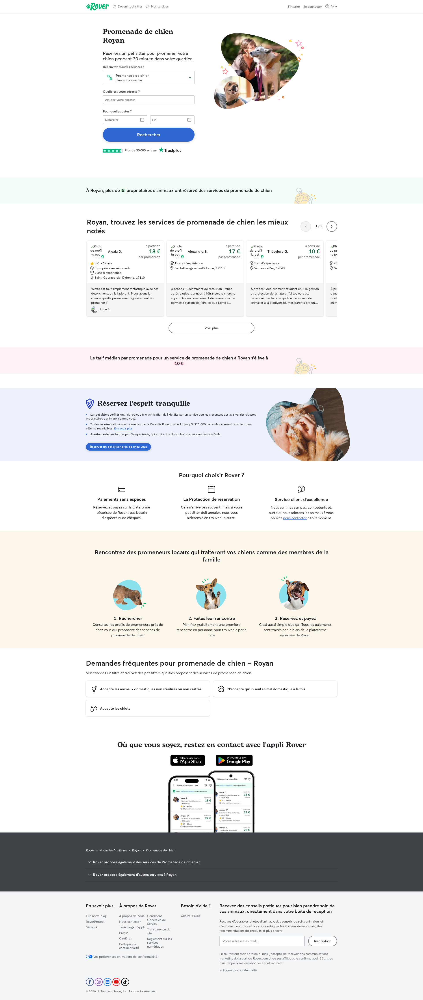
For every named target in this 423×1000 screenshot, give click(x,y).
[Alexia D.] (125, 279)
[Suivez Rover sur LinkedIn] (107, 982)
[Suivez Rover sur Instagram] (99, 982)
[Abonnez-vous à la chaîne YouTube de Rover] (116, 982)
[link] (149, 135)
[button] (157, 6)
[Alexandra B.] (205, 279)
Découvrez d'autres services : (123, 67)
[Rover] (97, 6)
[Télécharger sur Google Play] (234, 760)
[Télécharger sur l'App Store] (187, 760)
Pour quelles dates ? (117, 111)
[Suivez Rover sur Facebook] (90, 982)
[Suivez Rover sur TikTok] (125, 982)
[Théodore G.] (284, 279)
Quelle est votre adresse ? (121, 92)
